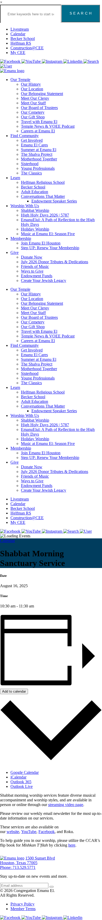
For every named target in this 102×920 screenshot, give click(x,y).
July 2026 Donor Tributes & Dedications (54, 262)
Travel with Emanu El (39, 121)
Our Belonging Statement (42, 93)
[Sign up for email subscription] (51, 887)
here (71, 845)
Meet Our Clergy (35, 98)
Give (14, 252)
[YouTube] (31, 61)
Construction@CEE (27, 48)
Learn (15, 177)
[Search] (91, 61)
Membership (20, 238)
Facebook (46, 831)
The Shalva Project (36, 154)
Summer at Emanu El (38, 149)
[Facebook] (10, 61)
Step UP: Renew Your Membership (50, 248)
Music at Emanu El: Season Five (48, 234)
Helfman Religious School (43, 182)
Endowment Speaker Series (54, 201)
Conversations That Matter (43, 196)
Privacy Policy (22, 904)
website (13, 831)
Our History (31, 84)
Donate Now (31, 257)
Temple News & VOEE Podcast (48, 126)
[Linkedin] (73, 61)
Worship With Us (24, 206)
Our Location (32, 89)
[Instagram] (52, 61)
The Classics (31, 173)
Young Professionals (38, 168)
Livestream (19, 29)
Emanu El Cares (34, 145)
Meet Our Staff (33, 103)
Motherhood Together (39, 159)
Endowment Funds (36, 276)
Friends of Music (35, 266)
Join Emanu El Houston (40, 243)
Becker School (22, 38)
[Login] (6, 66)
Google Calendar (24, 772)
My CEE (17, 52)
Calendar (17, 34)
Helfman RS (20, 43)
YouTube (28, 831)
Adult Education (34, 192)
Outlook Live (21, 786)
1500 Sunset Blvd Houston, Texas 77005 (27, 860)
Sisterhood (29, 163)
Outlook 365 (20, 782)
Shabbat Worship (35, 210)
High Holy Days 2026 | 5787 (45, 215)
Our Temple (20, 79)
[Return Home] (12, 71)
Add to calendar (14, 691)
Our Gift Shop (33, 117)
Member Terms (23, 909)
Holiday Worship (35, 229)
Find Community (24, 135)
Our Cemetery (32, 112)
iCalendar (18, 777)
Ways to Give (32, 271)
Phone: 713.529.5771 (18, 867)
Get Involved (32, 140)
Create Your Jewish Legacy (43, 280)
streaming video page (65, 804)
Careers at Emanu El (38, 131)
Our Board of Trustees (39, 107)
